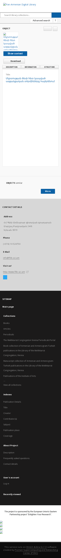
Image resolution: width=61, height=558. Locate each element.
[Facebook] (5, 277)
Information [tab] (30, 67)
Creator (7, 413)
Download (15, 61)
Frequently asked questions (16, 458)
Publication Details (12, 401)
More (48, 191)
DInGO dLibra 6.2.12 (36, 547)
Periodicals (8, 334)
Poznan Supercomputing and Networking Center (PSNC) (36, 551)
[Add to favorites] (55, 29)
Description (8, 452)
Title (5, 407)
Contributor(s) (10, 418)
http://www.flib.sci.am (14, 271)
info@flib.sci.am (11, 258)
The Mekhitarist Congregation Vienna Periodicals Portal (29, 340)
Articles (6, 328)
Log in (6, 483)
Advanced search (41, 20)
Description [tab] (11, 67)
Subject (6, 424)
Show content (15, 53)
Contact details (10, 464)
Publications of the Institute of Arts (19, 376)
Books (6, 323)
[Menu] (57, 2)
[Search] (56, 15)
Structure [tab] (49, 67)
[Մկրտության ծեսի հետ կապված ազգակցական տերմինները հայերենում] (10, 41)
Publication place (11, 430)
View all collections (12, 385)
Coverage (8, 436)
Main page (8, 306)
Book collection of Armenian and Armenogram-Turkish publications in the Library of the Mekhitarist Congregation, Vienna (29, 350)
